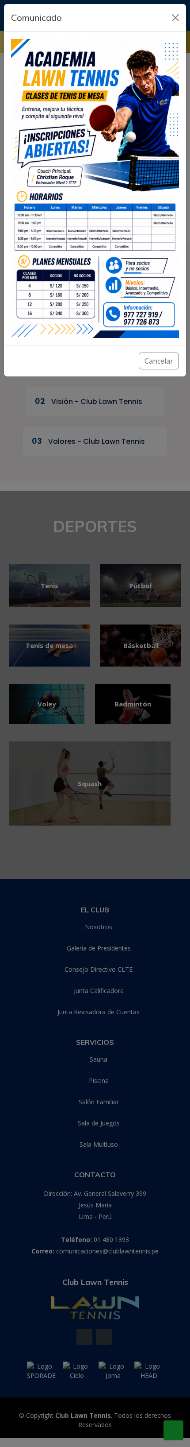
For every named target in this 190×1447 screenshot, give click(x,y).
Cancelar (158, 361)
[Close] (175, 18)
